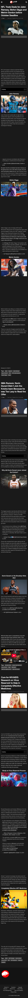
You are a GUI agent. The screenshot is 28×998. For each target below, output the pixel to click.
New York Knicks (16, 669)
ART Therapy (11, 958)
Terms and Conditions (18, 990)
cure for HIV (4, 960)
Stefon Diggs (4, 375)
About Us (5, 988)
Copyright (20, 987)
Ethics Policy (20, 988)
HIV (9, 960)
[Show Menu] (1, 2)
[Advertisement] (14, 54)
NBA (9, 667)
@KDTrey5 (23, 526)
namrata (3, 691)
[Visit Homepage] (14, 2)
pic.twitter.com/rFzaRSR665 (9, 609)
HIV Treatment (14, 960)
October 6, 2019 (17, 612)
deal (6, 371)
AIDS (6, 958)
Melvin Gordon (5, 373)
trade (9, 375)
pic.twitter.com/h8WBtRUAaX (9, 850)
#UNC (8, 829)
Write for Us (12, 988)
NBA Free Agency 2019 (6, 669)
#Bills (12, 319)
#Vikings (6, 243)
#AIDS (25, 827)
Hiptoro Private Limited (15, 995)
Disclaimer (13, 987)
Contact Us (6, 987)
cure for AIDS (18, 958)
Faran (3, 18)
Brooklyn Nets (8, 665)
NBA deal (14, 667)
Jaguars (10, 371)
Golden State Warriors (17, 665)
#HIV (3, 822)
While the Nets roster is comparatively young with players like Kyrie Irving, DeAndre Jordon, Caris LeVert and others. (13, 637)
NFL (10, 373)
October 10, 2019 (16, 834)
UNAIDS (3, 962)
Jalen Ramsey (16, 371)
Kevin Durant (4, 667)
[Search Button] (26, 2)
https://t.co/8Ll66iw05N (7, 322)
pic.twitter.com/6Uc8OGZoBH (9, 830)
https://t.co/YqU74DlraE (12, 848)
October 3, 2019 (21, 254)
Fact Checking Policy (7, 990)
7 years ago (9, 18)
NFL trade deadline (16, 373)
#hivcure (21, 827)
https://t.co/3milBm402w (13, 827)
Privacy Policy (13, 992)
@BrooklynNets (19, 608)
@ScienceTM (14, 829)
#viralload (4, 829)
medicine (20, 960)
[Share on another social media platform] (14, 37)
